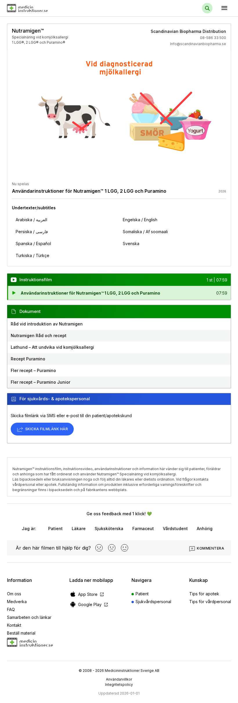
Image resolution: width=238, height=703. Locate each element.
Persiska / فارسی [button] (32, 231)
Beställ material (21, 633)
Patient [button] (55, 528)
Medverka (17, 601)
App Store (91, 594)
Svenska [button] (131, 243)
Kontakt (14, 625)
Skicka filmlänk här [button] (46, 429)
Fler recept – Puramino (33, 370)
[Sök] (207, 8)
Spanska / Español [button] (33, 243)
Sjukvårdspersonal (153, 601)
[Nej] (99, 548)
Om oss (14, 593)
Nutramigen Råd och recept (38, 335)
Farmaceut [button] (143, 528)
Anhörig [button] (204, 528)
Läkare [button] (79, 528)
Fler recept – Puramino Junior (40, 382)
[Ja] (124, 548)
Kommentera (210, 548)
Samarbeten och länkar (29, 617)
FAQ (11, 609)
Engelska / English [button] (140, 219)
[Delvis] (111, 548)
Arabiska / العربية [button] (31, 219)
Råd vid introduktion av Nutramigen (47, 323)
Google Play (93, 604)
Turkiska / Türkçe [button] (32, 255)
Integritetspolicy (119, 684)
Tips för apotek (204, 593)
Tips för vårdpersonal (210, 601)
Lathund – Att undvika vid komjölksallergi (52, 347)
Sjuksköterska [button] (109, 528)
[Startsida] (27, 8)
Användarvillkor (119, 679)
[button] (119, 293)
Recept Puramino (28, 358)
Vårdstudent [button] (175, 528)
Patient (142, 593)
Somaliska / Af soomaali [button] (145, 231)
